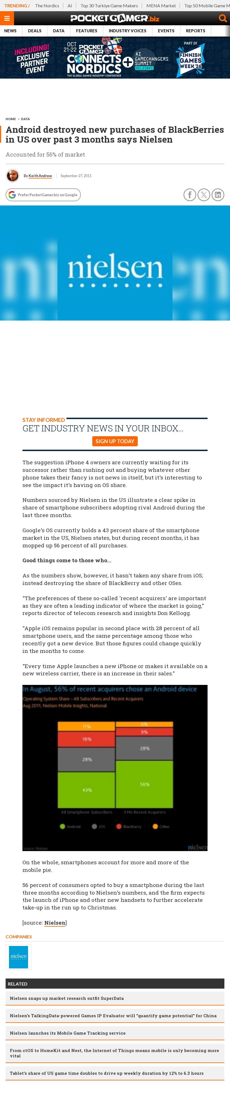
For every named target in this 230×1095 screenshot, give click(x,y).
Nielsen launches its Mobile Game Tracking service (68, 1033)
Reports (195, 30)
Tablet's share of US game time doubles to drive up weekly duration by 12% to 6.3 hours (107, 1073)
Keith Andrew (40, 175)
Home (11, 119)
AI (70, 5)
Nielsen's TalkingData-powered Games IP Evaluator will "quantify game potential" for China (113, 1015)
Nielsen (54, 922)
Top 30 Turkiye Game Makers (109, 5)
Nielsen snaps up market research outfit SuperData (67, 998)
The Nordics (47, 5)
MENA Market (161, 5)
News (10, 30)
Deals (35, 30)
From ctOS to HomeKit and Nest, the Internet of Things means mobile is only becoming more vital (114, 1053)
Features (86, 30)
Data (59, 30)
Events (166, 30)
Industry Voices (127, 30)
